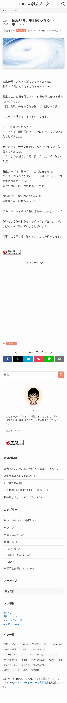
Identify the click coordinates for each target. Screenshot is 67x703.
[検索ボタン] (63, 4)
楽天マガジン (39, 665)
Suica (46, 644)
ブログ (13, 527)
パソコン (53, 654)
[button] (7, 359)
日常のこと (20, 31)
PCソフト (36, 644)
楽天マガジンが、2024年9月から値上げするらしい (31, 468)
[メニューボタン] (4, 4)
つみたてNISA (10, 649)
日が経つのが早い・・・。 (18, 483)
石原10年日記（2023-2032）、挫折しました (28, 490)
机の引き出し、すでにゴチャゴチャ (23, 497)
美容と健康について (20, 568)
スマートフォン (11, 654)
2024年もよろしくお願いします (21, 476)
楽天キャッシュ (11, 665)
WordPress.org (11, 624)
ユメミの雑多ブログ (33, 4)
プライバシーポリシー (25, 682)
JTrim (14, 644)
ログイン (7, 612)
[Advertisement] (33, 298)
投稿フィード (10, 616)
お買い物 (14, 548)
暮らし (13, 542)
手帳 (60, 660)
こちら (18, 431)
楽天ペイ (25, 665)
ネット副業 (40, 654)
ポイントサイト (11, 660)
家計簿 (52, 660)
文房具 (13, 561)
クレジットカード (38, 649)
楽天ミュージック (12, 670)
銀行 (25, 670)
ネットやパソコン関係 (21, 520)
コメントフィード (12, 620)
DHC (6, 644)
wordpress (57, 644)
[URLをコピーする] (59, 359)
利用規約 (44, 682)
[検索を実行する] (61, 374)
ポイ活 (24, 660)
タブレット (26, 654)
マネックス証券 (38, 660)
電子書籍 (35, 670)
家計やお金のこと (19, 555)
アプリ (23, 649)
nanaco (24, 644)
